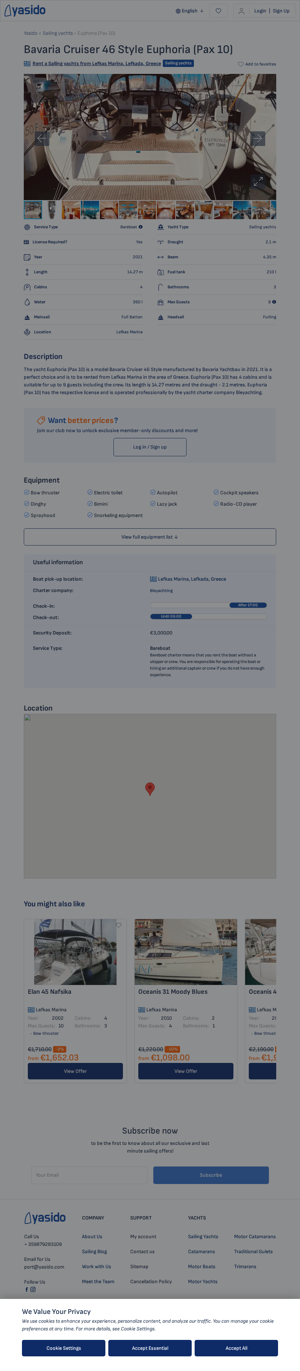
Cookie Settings (63, 1348)
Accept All (236, 1348)
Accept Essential (150, 1348)
